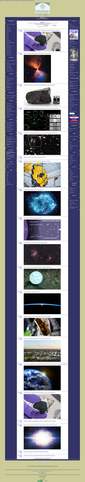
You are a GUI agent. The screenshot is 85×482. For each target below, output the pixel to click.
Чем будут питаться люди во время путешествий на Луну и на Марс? (37, 316)
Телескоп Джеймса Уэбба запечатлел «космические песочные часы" (37, 53)
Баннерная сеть (71, 190)
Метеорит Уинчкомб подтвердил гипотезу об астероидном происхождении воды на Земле (41, 30)
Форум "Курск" (8, 127)
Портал (1, 0)
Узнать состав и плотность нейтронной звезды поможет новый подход (38, 267)
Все (70, 198)
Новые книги (8, 47)
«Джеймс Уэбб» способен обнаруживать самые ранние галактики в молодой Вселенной (41, 108)
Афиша (7, 25)
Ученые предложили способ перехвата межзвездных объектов (36, 451)
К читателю (8, 27)
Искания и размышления (10, 42)
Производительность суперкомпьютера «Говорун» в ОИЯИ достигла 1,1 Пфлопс (40, 421)
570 (49, 458)
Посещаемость (71, 173)
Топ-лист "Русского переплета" (72, 188)
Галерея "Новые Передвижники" (42, 472)
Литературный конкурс (10, 155)
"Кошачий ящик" (9, 67)
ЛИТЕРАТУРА (10, 21)
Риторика (7, 85)
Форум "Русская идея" (10, 125)
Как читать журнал (72, 160)
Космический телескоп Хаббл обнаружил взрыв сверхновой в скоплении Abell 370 (40, 424)
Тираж (70, 163)
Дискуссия (32, 0)
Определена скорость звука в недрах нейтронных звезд (34, 157)
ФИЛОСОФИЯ (11, 92)
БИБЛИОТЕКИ (74, 125)
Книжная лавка (8, 52)
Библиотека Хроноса (72, 128)
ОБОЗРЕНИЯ (11, 57)
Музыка (7, 81)
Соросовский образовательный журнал (73, 99)
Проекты (70, 171)
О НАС (74, 152)
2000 (7, 179)
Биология (70, 101)
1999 (7, 180)
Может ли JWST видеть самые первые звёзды (33, 218)
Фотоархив (8, 182)
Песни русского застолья (73, 145)
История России (9, 103)
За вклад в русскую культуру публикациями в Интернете (10, 152)
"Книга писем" (8, 65)
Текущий (7, 172)
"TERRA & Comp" (72, 83)
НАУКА (74, 21)
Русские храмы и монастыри (9, 87)
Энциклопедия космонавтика (71, 64)
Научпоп (70, 130)
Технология (71, 106)
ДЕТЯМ (11, 161)
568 (46, 458)
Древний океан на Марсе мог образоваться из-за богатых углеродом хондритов (39, 84)
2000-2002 (74, 48)
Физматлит (71, 70)
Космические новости (73, 62)
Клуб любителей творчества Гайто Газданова (10, 142)
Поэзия (7, 39)
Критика (7, 44)
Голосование (22, 0)
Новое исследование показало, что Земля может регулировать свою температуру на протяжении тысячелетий (45, 364)
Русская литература (72, 111)
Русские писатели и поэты (73, 176)
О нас (10, 0)
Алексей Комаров (44, 476)
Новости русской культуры (10, 24)
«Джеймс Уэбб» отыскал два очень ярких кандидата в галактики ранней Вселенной (40, 132)
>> (51, 458)
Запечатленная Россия (10, 114)
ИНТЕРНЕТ (74, 185)
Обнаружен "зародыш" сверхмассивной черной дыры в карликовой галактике (39, 455)
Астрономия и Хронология (10, 111)
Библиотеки (71, 180)
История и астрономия (73, 43)
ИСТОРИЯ (11, 100)
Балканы (7, 35)
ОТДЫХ (74, 139)
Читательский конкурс (10, 156)
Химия (70, 109)
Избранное (71, 178)
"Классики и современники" (10, 60)
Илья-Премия (8, 158)
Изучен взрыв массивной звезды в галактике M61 (33, 189)
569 (48, 458)
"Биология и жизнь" (72, 88)
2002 (7, 175)
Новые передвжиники (9, 78)
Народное (71, 147)
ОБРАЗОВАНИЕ (74, 91)
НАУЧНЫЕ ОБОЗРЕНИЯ (74, 78)
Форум (7, 167)
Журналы (71, 174)
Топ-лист (27, 0)
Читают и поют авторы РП (73, 136)
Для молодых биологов (74, 122)
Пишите (13, 0)
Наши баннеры (71, 192)
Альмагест (8, 112)
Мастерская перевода (9, 146)
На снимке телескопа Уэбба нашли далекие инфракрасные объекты (37, 161)
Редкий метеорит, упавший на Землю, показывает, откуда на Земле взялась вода (39, 392)
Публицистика (8, 30)
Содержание (6, 0)
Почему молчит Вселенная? (73, 27)
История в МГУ (8, 105)
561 (35, 458)
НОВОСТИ (74, 195)
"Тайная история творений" (10, 63)
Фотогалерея (8, 80)
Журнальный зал (9, 54)
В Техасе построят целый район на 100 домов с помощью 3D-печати (37, 338)
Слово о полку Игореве (10, 106)
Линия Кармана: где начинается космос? (32, 291)
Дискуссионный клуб (9, 122)
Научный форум (9, 124)
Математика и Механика (73, 104)
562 (37, 458)
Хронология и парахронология (9, 109)
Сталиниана (8, 116)
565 (41, 458)
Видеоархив (8, 89)
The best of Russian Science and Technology (73, 208)
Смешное (71, 149)
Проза (7, 37)
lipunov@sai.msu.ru (54, 466)
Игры (70, 144)
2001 (7, 177)
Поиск (70, 169)
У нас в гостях (8, 49)
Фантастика (8, 165)
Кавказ (7, 34)
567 (45, 458)
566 (43, 458)
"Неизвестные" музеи (9, 83)
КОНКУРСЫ (11, 149)
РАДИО (74, 133)
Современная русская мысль (11, 95)
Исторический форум (9, 129)
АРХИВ (11, 170)
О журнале (71, 158)
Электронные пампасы (10, 163)
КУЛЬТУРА (11, 73)
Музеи (70, 142)
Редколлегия (71, 155)
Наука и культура (72, 46)
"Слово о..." (8, 62)
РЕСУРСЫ (74, 166)
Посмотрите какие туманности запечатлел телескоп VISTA (35, 242)
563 (38, 458)
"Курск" (7, 32)
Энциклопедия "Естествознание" (72, 67)
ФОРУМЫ (11, 119)
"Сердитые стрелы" (9, 70)
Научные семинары (72, 75)
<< (34, 458)
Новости (17, 0)
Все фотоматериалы (9, 184)
